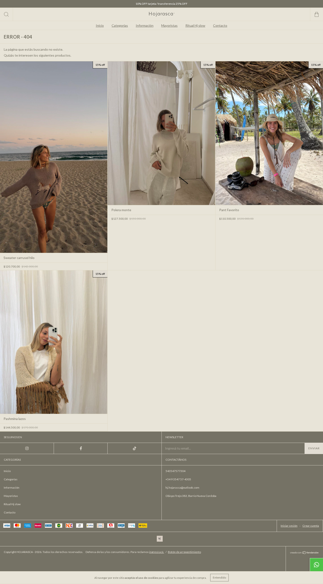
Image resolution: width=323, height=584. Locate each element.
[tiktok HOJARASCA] (134, 448)
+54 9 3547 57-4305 (178, 479)
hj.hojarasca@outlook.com (182, 487)
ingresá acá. (156, 552)
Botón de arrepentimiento (184, 552)
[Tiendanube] (304, 553)
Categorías (120, 25)
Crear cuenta (310, 525)
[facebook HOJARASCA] (81, 448)
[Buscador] (6, 14)
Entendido (219, 577)
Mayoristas (169, 25)
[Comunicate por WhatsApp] (316, 564)
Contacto (220, 25)
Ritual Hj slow (195, 25)
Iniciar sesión (289, 525)
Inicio (100, 25)
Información (144, 25)
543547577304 (175, 471)
